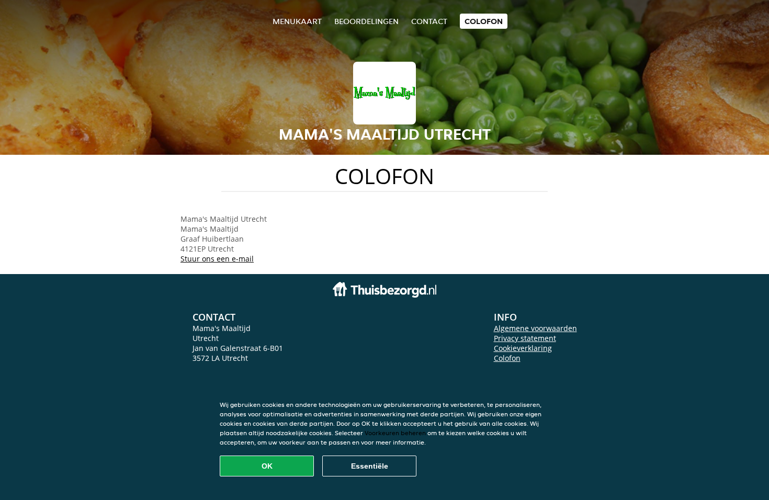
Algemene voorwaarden (535, 328)
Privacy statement (525, 338)
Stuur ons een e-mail (217, 259)
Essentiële (369, 466)
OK (267, 466)
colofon (484, 21)
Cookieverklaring (523, 348)
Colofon (507, 358)
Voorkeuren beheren (395, 433)
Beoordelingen (366, 21)
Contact (429, 21)
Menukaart (297, 21)
